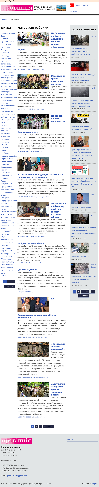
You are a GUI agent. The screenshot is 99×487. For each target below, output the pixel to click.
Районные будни (7, 189)
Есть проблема (7, 72)
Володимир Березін (39, 197)
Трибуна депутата (8, 217)
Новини (79, 5)
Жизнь (42, 69)
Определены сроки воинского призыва (58, 79)
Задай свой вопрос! (9, 81)
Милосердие (6, 248)
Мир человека (6, 251)
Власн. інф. (36, 69)
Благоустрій (6, 58)
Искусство (5, 234)
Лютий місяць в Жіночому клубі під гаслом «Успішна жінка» (58, 210)
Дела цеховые (6, 64)
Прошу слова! (6, 187)
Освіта (3, 276)
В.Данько (35, 377)
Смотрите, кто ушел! (9, 212)
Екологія (4, 39)
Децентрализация (8, 67)
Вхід (5, 1)
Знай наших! (6, 231)
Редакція (11, 1)
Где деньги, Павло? (27, 269)
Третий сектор (6, 214)
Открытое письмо (8, 173)
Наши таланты (7, 267)
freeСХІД (5, 56)
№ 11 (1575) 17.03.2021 (24, 109)
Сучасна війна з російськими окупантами (7, 44)
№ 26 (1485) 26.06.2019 (24, 292)
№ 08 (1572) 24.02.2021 (24, 151)
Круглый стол (6, 95)
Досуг (3, 36)
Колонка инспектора (9, 89)
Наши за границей (8, 262)
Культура (4, 245)
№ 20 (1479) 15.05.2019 (24, 417)
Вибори (4, 61)
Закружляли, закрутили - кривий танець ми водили (58, 389)
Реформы (5, 198)
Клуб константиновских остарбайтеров (8, 239)
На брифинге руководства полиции (6, 128)
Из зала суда (6, 86)
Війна (72, 5)
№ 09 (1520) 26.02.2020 (25, 197)
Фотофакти (74, 11)
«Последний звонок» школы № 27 (58, 346)
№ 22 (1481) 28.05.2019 (24, 377)
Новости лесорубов (9, 156)
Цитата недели (7, 220)
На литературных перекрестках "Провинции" (8, 256)
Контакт (70, 440)
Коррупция (5, 92)
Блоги (85, 5)
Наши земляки (7, 265)
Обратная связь (7, 159)
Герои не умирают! (8, 33)
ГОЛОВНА (4, 19)
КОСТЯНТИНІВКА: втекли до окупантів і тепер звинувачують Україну (83, 77)
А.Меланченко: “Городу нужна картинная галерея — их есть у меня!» (40, 176)
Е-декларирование (8, 69)
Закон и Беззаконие (9, 83)
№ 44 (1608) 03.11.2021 (24, 69)
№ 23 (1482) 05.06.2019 (24, 337)
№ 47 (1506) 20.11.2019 (24, 263)
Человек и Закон (7, 223)
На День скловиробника (30, 243)
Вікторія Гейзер (38, 337)
